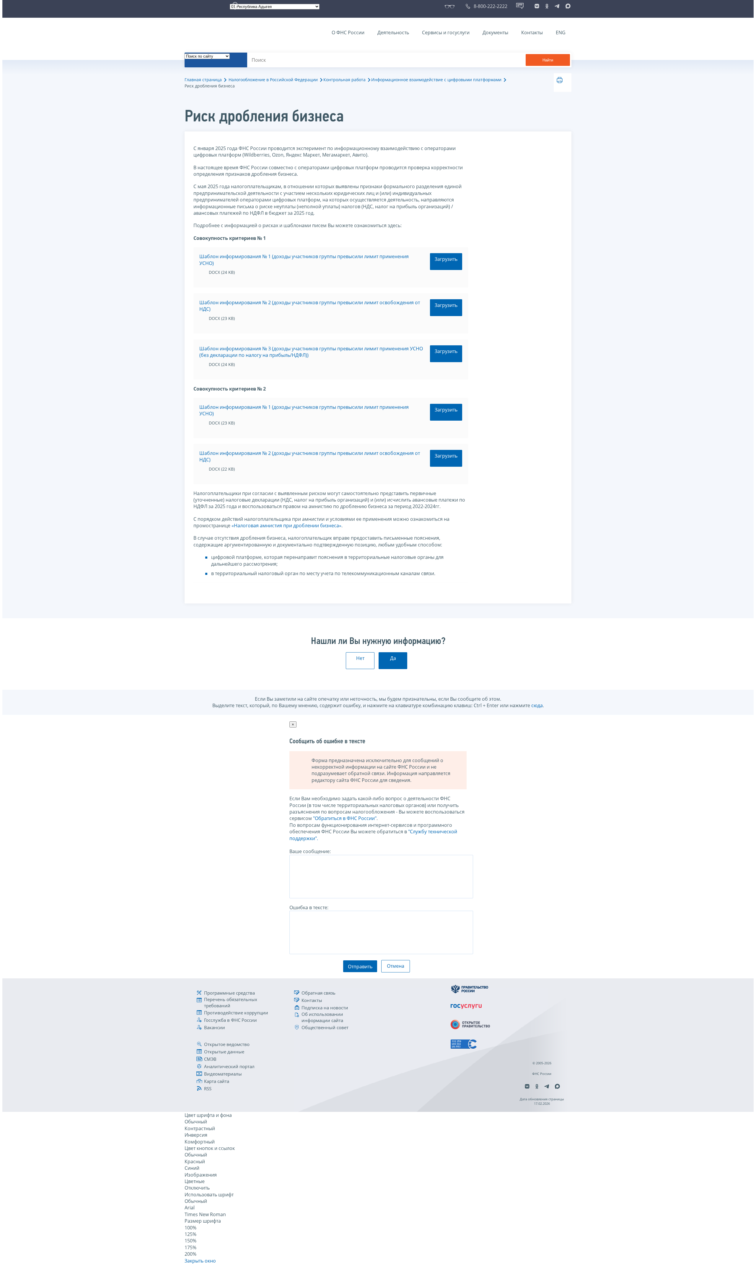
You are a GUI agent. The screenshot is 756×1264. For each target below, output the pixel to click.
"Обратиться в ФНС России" (345, 818)
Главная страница (203, 79)
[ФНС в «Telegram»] (557, 6)
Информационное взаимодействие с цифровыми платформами (436, 79)
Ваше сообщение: (310, 851)
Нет (360, 658)
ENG (561, 32)
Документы (495, 32)
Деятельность (393, 32)
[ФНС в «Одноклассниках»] (546, 6)
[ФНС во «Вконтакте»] (536, 6)
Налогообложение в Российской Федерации (273, 79)
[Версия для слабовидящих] (451, 6)
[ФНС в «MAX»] (567, 6)
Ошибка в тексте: (308, 907)
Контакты (532, 32)
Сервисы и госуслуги (446, 32)
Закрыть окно (200, 1261)
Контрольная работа (344, 79)
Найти (547, 60)
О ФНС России (348, 32)
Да (393, 658)
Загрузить (446, 259)
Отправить (360, 966)
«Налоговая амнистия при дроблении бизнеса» (286, 525)
